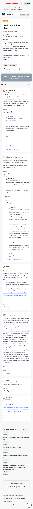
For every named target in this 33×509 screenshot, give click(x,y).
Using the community (8, 498)
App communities (13, 7)
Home (5, 7)
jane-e (10, 116)
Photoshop (21, 7)
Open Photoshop (24, 14)
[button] (3, 4)
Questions (6, 9)
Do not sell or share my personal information (13, 504)
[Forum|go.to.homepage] (13, 3)
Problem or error (12, 65)
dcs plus (7, 34)
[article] (16, 101)
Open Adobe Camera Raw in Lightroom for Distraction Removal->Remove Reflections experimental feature (14, 467)
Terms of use (17, 498)
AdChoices (7, 507)
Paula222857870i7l (10, 90)
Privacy (23, 498)
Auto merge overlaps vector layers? (12, 447)
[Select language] (21, 3)
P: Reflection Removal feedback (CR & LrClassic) (15, 429)
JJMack (10, 178)
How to (5, 65)
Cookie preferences (8, 501)
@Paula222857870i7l (11, 120)
